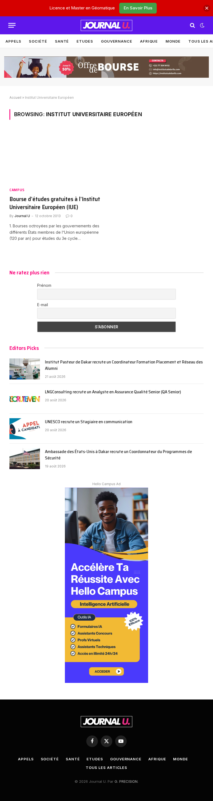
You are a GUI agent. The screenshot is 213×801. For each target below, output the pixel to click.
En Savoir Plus (138, 8)
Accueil (15, 97)
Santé (62, 41)
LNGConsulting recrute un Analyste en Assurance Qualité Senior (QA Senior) (113, 392)
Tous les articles (106, 767)
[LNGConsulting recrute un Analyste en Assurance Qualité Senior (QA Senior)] (24, 398)
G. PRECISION (126, 781)
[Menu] (12, 25)
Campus (17, 190)
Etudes (85, 41)
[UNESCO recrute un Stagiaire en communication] (24, 428)
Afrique (149, 41)
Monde (173, 41)
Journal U (22, 216)
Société (38, 41)
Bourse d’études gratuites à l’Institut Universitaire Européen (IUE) (54, 203)
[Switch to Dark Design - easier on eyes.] (202, 25)
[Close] (206, 8)
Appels (13, 41)
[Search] (192, 25)
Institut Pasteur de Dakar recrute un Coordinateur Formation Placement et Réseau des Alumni (124, 365)
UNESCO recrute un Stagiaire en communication (88, 422)
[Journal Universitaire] (106, 25)
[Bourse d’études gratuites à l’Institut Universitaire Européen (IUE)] (55, 157)
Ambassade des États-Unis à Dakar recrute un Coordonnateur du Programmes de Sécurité (118, 455)
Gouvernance (116, 41)
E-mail (42, 304)
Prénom (44, 285)
